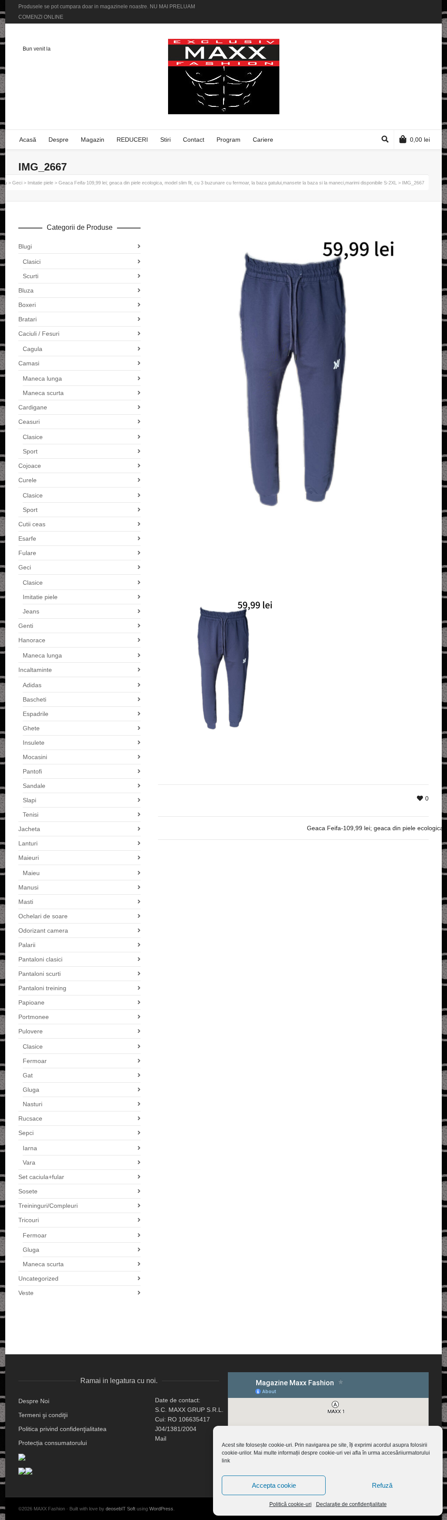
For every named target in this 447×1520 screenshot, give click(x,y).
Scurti (30, 276)
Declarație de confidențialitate (351, 1504)
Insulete (34, 742)
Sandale (34, 785)
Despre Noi (33, 1400)
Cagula (32, 348)
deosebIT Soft (120, 1508)
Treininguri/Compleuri (48, 1205)
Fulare (27, 552)
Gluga (31, 1089)
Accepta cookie (274, 1485)
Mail (160, 1438)
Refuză (382, 1485)
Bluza (26, 290)
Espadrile (35, 713)
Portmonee (33, 1016)
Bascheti (34, 699)
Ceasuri (29, 421)
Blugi (25, 246)
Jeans (31, 611)
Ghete (31, 728)
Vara (29, 1162)
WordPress (161, 1508)
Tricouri (28, 1220)
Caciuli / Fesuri (38, 333)
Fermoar (35, 1060)
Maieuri (28, 857)
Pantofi (32, 771)
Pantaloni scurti (39, 973)
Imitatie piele (40, 596)
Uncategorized (38, 1278)
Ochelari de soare (43, 916)
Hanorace (31, 640)
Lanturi (28, 843)
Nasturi (32, 1104)
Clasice (33, 436)
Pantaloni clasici (40, 959)
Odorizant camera (43, 930)
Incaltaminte (35, 669)
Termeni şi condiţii (43, 1414)
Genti (25, 625)
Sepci (26, 1132)
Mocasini (35, 756)
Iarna (30, 1148)
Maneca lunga (42, 378)
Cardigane (32, 407)
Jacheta (29, 828)
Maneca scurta (43, 392)
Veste (26, 1292)
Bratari (27, 319)
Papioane (31, 1002)
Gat (28, 1075)
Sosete (28, 1191)
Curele (27, 480)
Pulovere (30, 1031)
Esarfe (27, 538)
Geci (24, 567)
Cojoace (29, 465)
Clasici (32, 261)
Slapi (29, 800)
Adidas (32, 685)
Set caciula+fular (41, 1176)
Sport (30, 451)
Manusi (28, 887)
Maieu (31, 872)
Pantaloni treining (42, 988)
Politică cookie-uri (290, 1504)
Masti (25, 901)
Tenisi (30, 814)
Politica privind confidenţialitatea (62, 1428)
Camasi (28, 363)
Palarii (26, 944)
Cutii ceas (31, 524)
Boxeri (27, 304)
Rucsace (30, 1118)
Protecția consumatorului (52, 1442)
